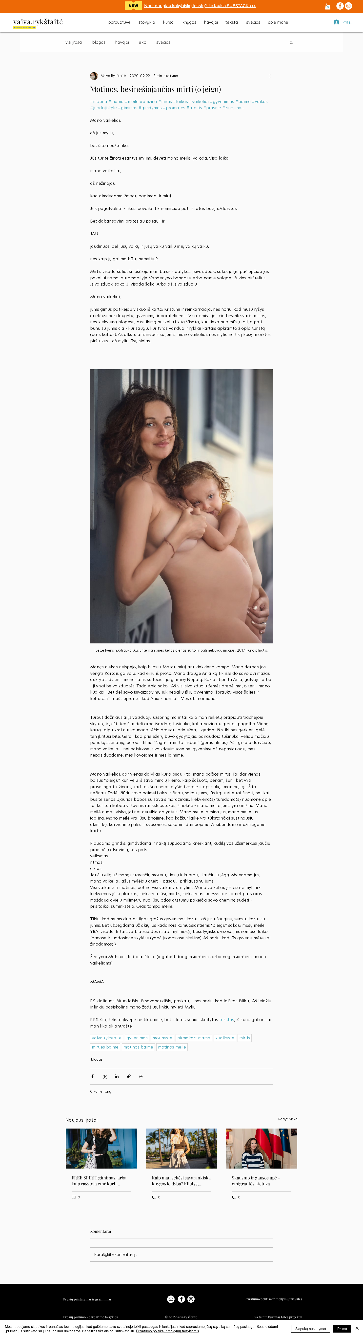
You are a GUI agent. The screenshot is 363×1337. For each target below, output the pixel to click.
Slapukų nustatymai (310, 1328)
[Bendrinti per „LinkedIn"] (116, 1076)
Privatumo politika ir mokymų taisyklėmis (167, 1330)
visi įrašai (73, 42)
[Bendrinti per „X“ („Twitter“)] (104, 1076)
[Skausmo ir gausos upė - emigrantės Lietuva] (261, 1149)
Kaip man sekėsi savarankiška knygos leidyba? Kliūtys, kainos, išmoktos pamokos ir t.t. (181, 1181)
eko (142, 42)
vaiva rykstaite (106, 1038)
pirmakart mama (193, 1038)
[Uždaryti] (357, 1328)
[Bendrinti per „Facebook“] (92, 1076)
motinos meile (172, 1047)
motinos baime (138, 1047)
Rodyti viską (288, 1119)
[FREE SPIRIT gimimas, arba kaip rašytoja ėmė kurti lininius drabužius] (101, 1149)
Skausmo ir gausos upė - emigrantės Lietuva (256, 1181)
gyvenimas (137, 1038)
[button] (328, 6)
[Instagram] (348, 6)
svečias (163, 42)
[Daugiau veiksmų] (270, 76)
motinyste (162, 1038)
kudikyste (224, 1038)
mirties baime (105, 1047)
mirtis (244, 1038)
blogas (98, 42)
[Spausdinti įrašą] (141, 1076)
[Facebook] (340, 6)
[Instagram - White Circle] (191, 1299)
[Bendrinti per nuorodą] (128, 1076)
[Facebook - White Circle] (181, 1299)
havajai (122, 42)
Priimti (342, 1328)
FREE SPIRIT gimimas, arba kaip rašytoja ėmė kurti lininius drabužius (99, 1181)
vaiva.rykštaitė (38, 21)
